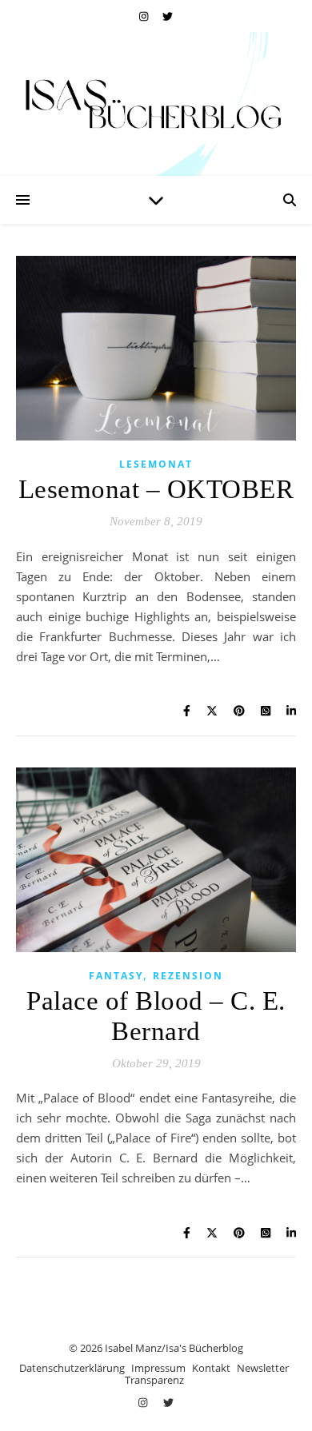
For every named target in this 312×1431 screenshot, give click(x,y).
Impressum (158, 1368)
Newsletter (263, 1368)
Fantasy (116, 976)
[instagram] (144, 16)
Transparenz (154, 1380)
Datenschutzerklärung (72, 1368)
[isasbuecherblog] (156, 104)
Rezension (188, 976)
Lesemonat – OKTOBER (156, 489)
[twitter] (167, 16)
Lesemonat (156, 464)
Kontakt (211, 1368)
